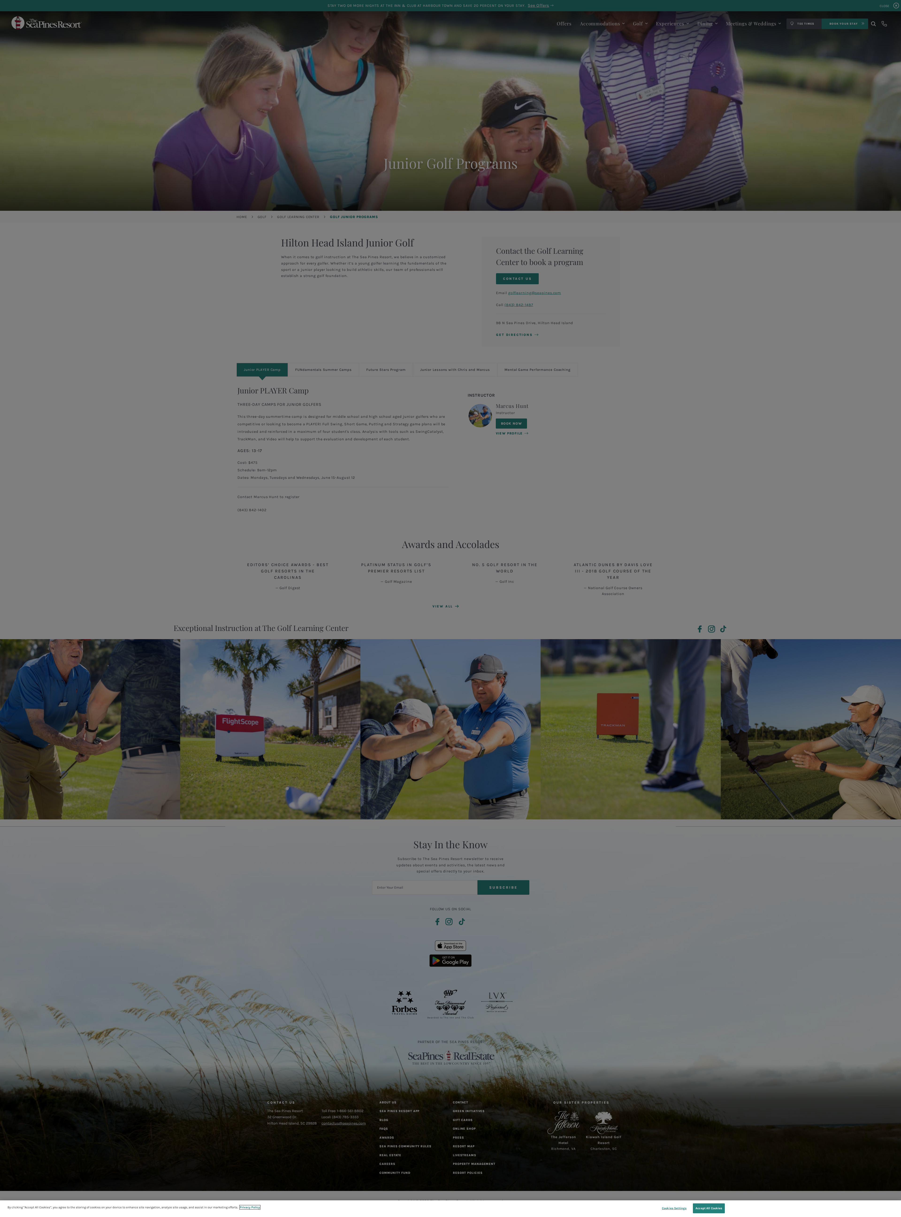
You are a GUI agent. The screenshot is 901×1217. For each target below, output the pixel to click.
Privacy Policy (250, 1207)
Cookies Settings (674, 1208)
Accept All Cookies (708, 1208)
